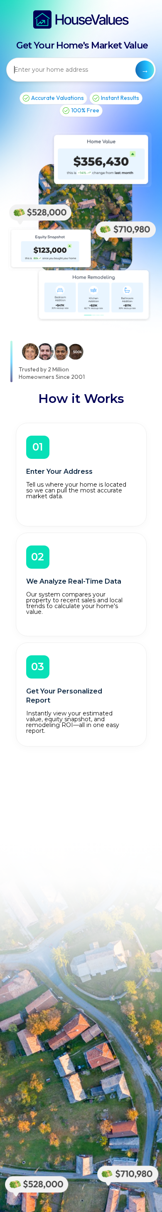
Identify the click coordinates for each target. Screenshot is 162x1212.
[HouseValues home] (81, 19)
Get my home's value (144, 70)
